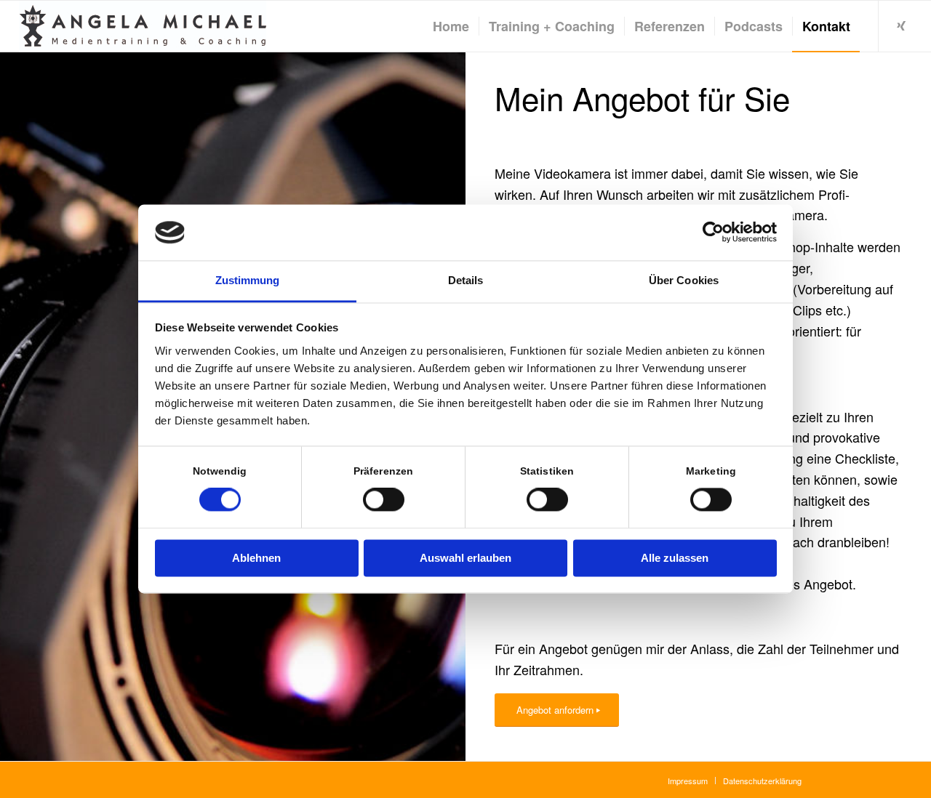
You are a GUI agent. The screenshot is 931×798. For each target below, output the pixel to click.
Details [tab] (466, 280)
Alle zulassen (674, 558)
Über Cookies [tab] (684, 280)
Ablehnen (256, 558)
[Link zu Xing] (901, 25)
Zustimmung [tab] (247, 280)
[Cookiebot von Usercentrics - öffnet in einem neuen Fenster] (713, 232)
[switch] (383, 500)
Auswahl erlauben (465, 558)
